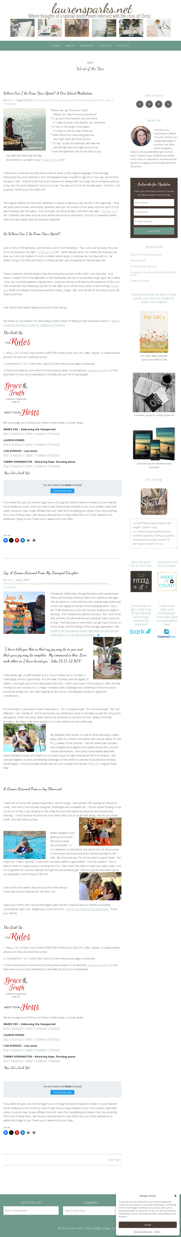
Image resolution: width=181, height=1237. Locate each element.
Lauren (10, 100)
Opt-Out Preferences (142, 1231)
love (42, 583)
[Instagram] (149, 104)
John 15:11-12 (62, 661)
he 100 (95, 763)
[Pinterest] (158, 104)
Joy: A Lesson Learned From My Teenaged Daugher (41, 572)
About (70, 45)
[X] (168, 104)
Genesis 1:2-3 (109, 211)
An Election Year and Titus (143, 266)
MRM (97, 1228)
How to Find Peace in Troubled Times (86, 909)
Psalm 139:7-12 (51, 159)
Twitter (29, 433)
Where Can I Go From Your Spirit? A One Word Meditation (48, 93)
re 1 (12, 352)
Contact (123, 45)
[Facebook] (139, 104)
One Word (77, 100)
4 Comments (9, 103)
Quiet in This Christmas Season (145, 254)
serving (70, 583)
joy (69, 100)
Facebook (16, 433)
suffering (88, 100)
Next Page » (114, 1159)
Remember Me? (138, 260)
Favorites (87, 45)
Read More (136, 166)
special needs (82, 583)
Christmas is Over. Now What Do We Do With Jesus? (153, 273)
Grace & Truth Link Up (56, 100)
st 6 (55, 743)
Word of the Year (102, 100)
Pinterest (55, 433)
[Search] (53, 1210)
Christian (39, 100)
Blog (6, 433)
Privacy (107, 1228)
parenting (61, 583)
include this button (98, 370)
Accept (148, 1224)
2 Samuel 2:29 (46, 252)
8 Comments (9, 587)
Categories (90, 1202)
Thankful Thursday (139, 280)
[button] (175, 1195)
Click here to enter (62, 490)
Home (56, 45)
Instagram (41, 433)
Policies (157, 1231)
